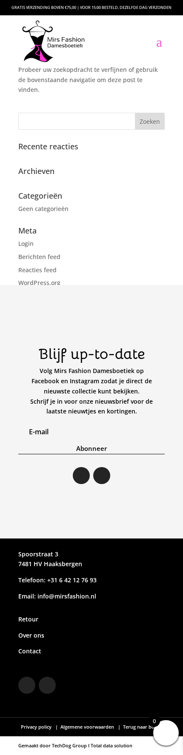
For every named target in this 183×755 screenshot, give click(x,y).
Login (26, 243)
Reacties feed (37, 270)
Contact (29, 651)
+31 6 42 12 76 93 (71, 580)
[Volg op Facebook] (101, 475)
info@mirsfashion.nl (66, 596)
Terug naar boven (142, 727)
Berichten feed (39, 257)
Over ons (31, 635)
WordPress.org (39, 283)
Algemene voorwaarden (87, 727)
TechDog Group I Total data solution (92, 745)
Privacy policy (37, 727)
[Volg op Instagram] (81, 475)
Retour (28, 619)
